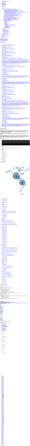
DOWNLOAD (3, 36)
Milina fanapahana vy (7, 21)
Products (3, 8)
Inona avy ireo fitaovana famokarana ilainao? (5, 289)
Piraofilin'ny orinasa (5, 29)
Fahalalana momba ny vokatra (6, 34)
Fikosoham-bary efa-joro (4, 290)
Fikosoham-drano (2, 302)
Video (2, 35)
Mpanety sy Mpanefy (7, 23)
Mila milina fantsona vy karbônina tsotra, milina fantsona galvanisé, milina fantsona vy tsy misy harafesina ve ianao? (13, 295)
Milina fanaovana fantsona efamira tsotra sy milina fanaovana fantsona (13, 14)
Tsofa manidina (6, 25)
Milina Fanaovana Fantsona (23, 302)
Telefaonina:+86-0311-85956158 (5, 1)
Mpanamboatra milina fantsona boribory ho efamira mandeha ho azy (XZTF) (13, 15)
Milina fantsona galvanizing (4, 297)
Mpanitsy (6, 22)
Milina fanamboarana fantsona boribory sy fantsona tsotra (11, 10)
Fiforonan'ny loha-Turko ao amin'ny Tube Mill (10, 13)
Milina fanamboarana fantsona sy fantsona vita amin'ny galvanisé (10, 19)
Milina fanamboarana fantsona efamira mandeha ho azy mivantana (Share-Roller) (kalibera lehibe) (16, 12)
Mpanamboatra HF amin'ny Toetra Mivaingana (10, 24)
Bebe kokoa (3, 210)
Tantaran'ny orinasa (5, 30)
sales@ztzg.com (3, 150)
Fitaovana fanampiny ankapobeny (7, 20)
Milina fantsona (18, 302)
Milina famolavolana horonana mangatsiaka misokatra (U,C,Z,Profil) (13, 17)
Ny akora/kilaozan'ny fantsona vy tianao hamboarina (6, 298)
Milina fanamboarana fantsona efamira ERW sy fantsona (9, 11)
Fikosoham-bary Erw (7, 302)
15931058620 (3, 160)
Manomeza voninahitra (4, 326)
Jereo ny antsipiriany (2, 138)
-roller (5, 28)
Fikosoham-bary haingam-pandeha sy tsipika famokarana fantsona (10, 18)
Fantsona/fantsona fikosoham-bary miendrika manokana (7, 291)
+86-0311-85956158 (4, 153)
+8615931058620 (4, 154)
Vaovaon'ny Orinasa (5, 33)
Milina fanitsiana (7, 26)
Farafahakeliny (2, 294)
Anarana (1, 286)
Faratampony (1, 293)
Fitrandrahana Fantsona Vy (13, 302)
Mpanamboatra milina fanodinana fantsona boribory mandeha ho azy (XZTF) (14, 9)
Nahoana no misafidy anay (6, 32)
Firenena (1, 288)
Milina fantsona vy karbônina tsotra (5, 296)
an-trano (3, 7)
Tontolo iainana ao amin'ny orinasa (7, 31)
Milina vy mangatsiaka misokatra (5, 292)
